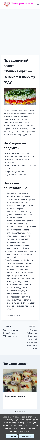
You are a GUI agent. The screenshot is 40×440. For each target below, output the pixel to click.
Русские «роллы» (15, 396)
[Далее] (34, 389)
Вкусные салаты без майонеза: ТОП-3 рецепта (10, 331)
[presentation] (20, 380)
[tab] (15, 411)
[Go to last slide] (6, 389)
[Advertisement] (20, 30)
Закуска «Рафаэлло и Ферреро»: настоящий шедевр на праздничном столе (31, 337)
